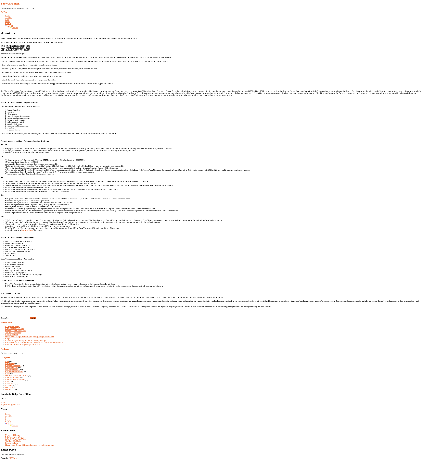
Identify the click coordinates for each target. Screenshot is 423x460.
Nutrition (8, 385)
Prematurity (9, 389)
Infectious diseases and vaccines (16, 376)
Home (7, 16)
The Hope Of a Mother (13, 333)
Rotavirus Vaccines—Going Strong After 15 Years (22, 344)
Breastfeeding (10, 364)
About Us (8, 18)
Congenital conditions (12, 366)
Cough (7, 339)
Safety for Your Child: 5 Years (15, 331)
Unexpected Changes (12, 327)
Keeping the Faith (11, 335)
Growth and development (14, 372)
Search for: (4, 318)
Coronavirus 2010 (11, 368)
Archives (4, 353)
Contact (8, 24)
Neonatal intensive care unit (15, 380)
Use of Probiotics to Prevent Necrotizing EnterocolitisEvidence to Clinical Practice (34, 343)
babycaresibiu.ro (27, 230)
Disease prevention (12, 370)
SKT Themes (13, 458)
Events (7, 22)
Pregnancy (9, 387)
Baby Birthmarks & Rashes (14, 329)
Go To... (4, 12)
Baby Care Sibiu (10, 3)
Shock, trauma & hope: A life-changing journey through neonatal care (29, 337)
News (7, 20)
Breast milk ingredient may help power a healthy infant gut (25, 341)
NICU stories (10, 383)
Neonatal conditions (12, 378)
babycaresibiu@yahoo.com (10, 405)
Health (7, 374)
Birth (7, 362)
